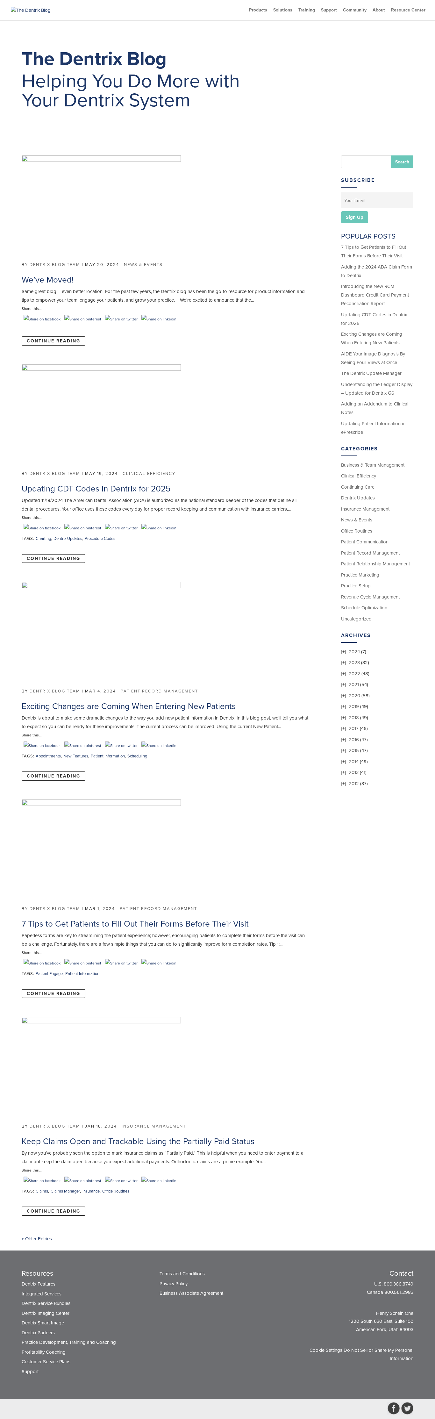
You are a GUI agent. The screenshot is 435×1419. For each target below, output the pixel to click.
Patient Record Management (159, 691)
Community (355, 10)
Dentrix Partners (38, 1333)
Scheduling (137, 756)
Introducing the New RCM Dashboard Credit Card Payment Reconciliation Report (375, 294)
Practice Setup (356, 586)
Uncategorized (356, 619)
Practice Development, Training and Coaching (69, 1342)
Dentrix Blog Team (55, 264)
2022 (354, 674)
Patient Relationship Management (375, 564)
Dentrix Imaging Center (45, 1313)
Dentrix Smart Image (43, 1323)
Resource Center (408, 10)
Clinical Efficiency (149, 473)
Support (329, 10)
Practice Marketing (360, 575)
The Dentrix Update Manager (371, 373)
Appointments (48, 756)
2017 (354, 728)
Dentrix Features (38, 1284)
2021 (354, 684)
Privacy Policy (174, 1283)
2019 (354, 706)
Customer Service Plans (46, 1362)
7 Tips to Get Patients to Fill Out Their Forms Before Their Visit (135, 924)
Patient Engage (49, 973)
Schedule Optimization (364, 608)
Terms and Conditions (182, 1274)
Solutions (282, 10)
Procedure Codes (100, 538)
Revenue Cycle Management (370, 597)
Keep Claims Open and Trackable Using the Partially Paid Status (138, 1141)
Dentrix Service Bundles (46, 1303)
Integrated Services (41, 1294)
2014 (354, 761)
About (379, 10)
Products (258, 10)
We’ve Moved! (48, 280)
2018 (354, 717)
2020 (354, 696)
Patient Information (108, 756)
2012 (354, 783)
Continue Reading (53, 341)
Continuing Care (357, 487)
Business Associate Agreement (191, 1293)
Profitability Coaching (44, 1352)
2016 (354, 739)
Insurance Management (154, 1126)
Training (306, 10)
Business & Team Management (372, 465)
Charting (43, 538)
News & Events (143, 264)
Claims (42, 1191)
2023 (354, 662)
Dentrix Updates (67, 538)
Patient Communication (365, 542)
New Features (75, 756)
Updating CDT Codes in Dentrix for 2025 (96, 489)
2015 (354, 750)
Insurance (91, 1191)
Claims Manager (65, 1191)
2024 (354, 652)
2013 (354, 772)
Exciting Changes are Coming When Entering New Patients (129, 706)
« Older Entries (37, 1239)
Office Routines (115, 1191)
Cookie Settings (326, 1350)
